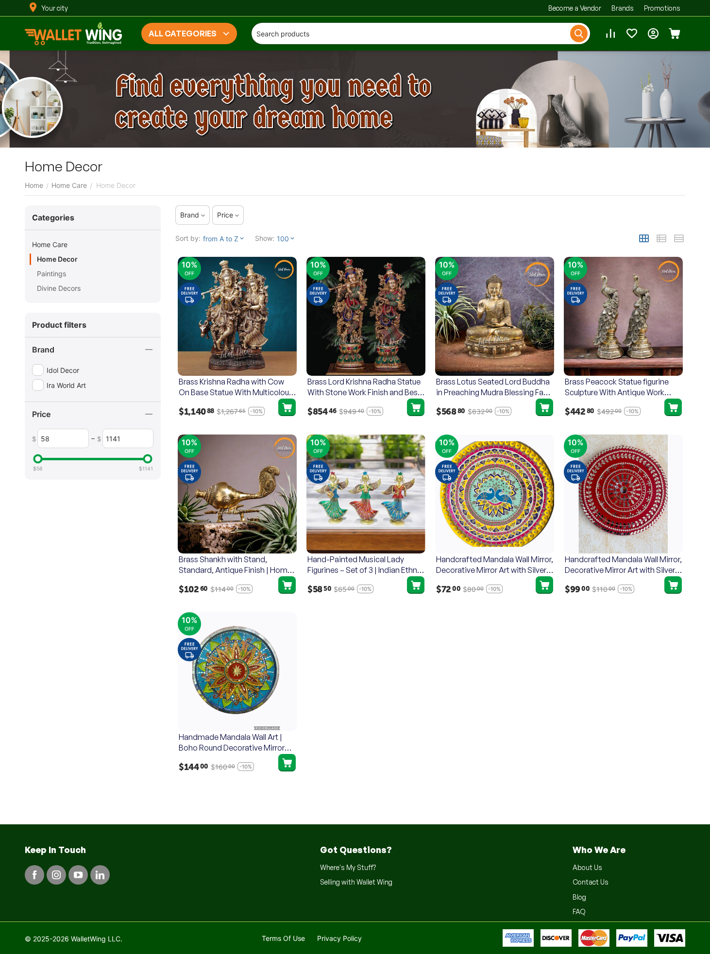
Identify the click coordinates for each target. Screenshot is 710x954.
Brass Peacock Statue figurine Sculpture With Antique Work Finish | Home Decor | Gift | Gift (620, 387)
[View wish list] (631, 33)
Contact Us (591, 882)
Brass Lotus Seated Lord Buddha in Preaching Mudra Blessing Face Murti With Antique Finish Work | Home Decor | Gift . (494, 387)
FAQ (579, 911)
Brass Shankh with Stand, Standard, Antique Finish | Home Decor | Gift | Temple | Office (235, 564)
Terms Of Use (283, 938)
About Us (587, 867)
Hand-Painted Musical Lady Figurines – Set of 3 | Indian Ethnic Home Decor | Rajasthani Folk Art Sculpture (365, 564)
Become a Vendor (574, 8)
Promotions (662, 8)
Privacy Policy (339, 938)
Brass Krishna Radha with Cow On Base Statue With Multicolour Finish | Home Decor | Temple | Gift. (235, 387)
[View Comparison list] (610, 33)
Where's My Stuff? (348, 867)
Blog (579, 897)
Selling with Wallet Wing (356, 882)
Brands (622, 8)
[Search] (579, 33)
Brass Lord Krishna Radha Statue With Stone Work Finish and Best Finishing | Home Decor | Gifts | (364, 387)
